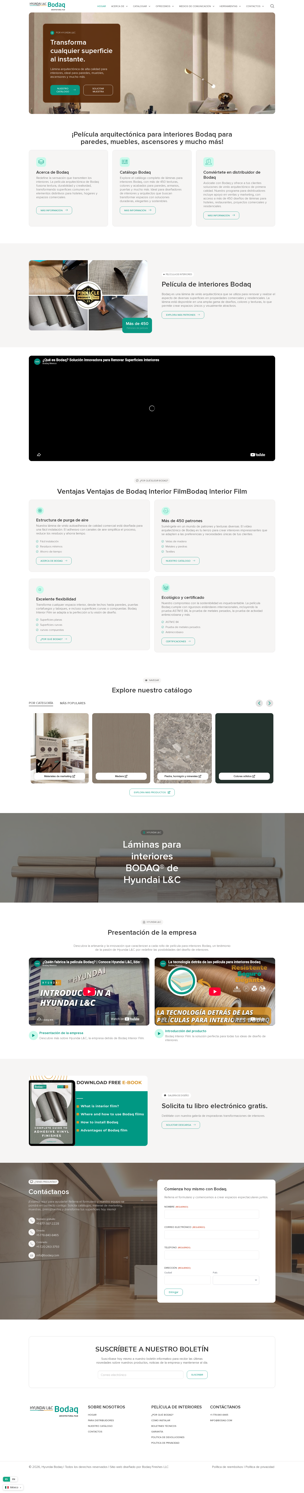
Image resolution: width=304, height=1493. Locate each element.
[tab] (41, 703)
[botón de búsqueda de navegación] (272, 6)
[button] (269, 703)
